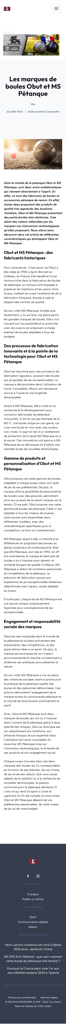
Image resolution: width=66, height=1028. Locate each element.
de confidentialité (27, 997)
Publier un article (33, 899)
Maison (33, 926)
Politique (13, 997)
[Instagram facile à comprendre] (38, 876)
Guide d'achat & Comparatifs (43, 111)
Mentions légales (49, 997)
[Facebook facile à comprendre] (28, 876)
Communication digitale (33, 922)
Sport (33, 917)
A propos (33, 894)
